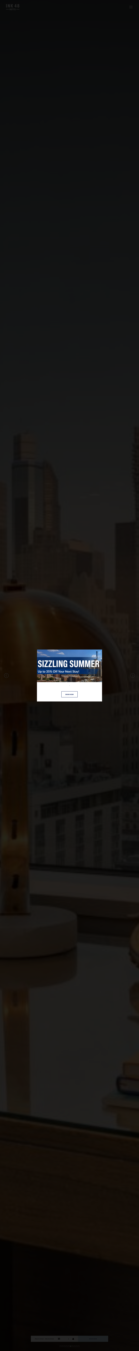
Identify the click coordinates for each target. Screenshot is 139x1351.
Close (99, 652)
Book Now (69, 694)
